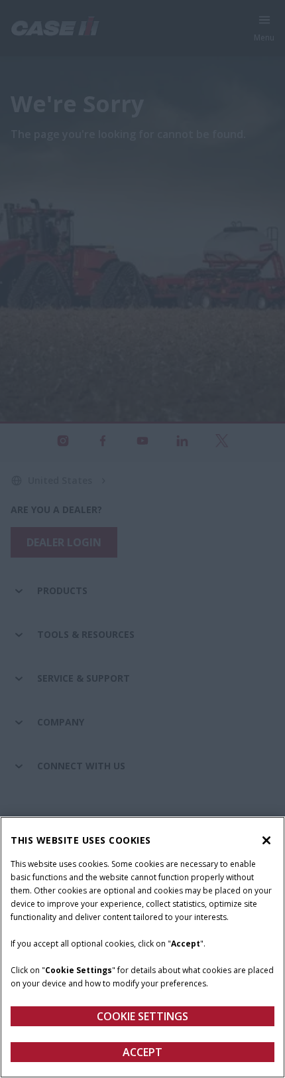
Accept (142, 1052)
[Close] (266, 840)
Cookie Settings (142, 1016)
